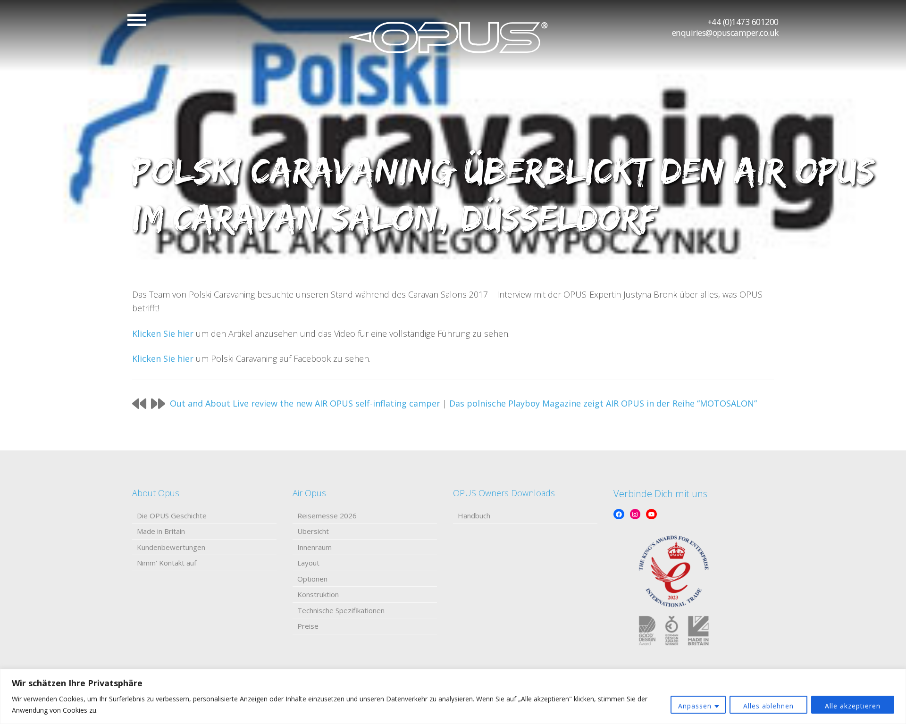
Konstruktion (318, 594)
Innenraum (314, 547)
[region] (453, 696)
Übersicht (313, 531)
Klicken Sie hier (162, 333)
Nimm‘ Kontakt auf (166, 562)
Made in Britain (161, 531)
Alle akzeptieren (853, 705)
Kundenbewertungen (171, 547)
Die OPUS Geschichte (172, 515)
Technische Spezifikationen (341, 610)
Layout (308, 562)
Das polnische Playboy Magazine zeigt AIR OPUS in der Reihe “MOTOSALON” (603, 403)
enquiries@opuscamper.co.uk (725, 32)
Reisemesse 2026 (327, 515)
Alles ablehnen (768, 705)
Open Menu (137, 20)
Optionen (312, 578)
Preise (308, 626)
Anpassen (695, 705)
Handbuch (474, 515)
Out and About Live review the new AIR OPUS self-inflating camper (305, 403)
